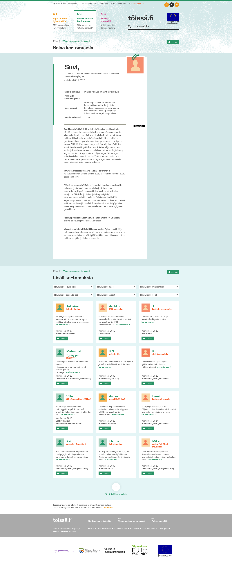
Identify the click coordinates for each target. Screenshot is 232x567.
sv (177, 5)
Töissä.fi (56, 41)
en (167, 5)
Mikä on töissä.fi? (70, 4)
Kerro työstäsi (137, 4)
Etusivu (56, 4)
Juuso (113, 396)
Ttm (155, 306)
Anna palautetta (120, 4)
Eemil (156, 396)
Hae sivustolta (130, 26)
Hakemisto (105, 4)
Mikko (156, 441)
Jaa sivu (174, 42)
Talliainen (73, 306)
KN (111, 351)
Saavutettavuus (89, 4)
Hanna (114, 441)
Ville (69, 396)
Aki (68, 441)
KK (154, 351)
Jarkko (114, 306)
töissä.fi (140, 18)
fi (172, 5)
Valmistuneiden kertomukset (76, 41)
